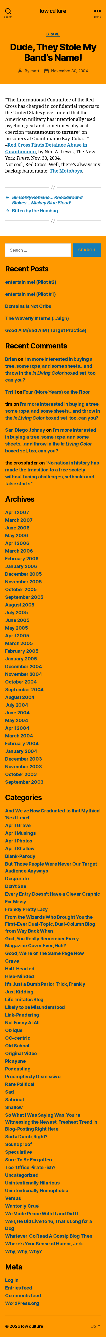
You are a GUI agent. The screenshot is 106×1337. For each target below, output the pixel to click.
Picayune (15, 1061)
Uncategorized (22, 1175)
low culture (53, 11)
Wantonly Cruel (22, 1206)
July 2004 (16, 705)
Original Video (21, 1053)
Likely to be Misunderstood (35, 1007)
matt (34, 70)
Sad (9, 1092)
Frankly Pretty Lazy (26, 909)
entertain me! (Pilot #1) (30, 294)
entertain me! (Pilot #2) (30, 282)
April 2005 (17, 635)
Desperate (17, 878)
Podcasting (17, 1069)
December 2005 (23, 574)
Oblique (13, 1030)
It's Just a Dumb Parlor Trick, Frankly (45, 984)
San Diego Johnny (25, 430)
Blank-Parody (20, 856)
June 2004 (17, 712)
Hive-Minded (19, 976)
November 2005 (23, 581)
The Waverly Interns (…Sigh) (37, 318)
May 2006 (16, 535)
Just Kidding (19, 991)
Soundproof (18, 1144)
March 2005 (19, 643)
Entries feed (18, 1288)
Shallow (14, 1107)
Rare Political (19, 1084)
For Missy (15, 901)
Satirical (14, 1099)
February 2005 (22, 651)
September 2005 (24, 597)
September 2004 (24, 689)
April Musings (20, 833)
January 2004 (21, 751)
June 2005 (17, 620)
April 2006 (17, 543)
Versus (13, 1198)
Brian (11, 359)
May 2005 (16, 628)
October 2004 (21, 682)
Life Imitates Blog (24, 999)
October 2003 (21, 774)
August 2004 (19, 697)
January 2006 (21, 566)
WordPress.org (22, 1303)
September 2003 (24, 782)
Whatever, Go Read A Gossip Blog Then (48, 1236)
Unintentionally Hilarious (32, 1183)
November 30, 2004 (69, 70)
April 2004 (17, 728)
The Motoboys (66, 171)
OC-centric (17, 1038)
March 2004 (19, 735)
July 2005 (16, 612)
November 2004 (23, 674)
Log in (11, 1280)
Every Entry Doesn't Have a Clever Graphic (52, 894)
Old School (17, 1045)
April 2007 (17, 512)
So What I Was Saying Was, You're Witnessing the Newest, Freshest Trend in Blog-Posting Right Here (51, 1122)
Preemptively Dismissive (32, 1076)
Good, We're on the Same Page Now (44, 953)
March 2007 (18, 520)
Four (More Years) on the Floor (56, 392)
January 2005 (21, 658)
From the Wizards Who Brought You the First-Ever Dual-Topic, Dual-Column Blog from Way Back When (50, 924)
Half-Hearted (19, 968)
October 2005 (21, 589)
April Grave (18, 825)
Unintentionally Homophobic (36, 1190)
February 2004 (22, 743)
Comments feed (23, 1295)
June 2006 (17, 527)
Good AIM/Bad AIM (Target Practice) (45, 330)
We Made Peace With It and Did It (41, 1213)
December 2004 (23, 666)
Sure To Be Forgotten (28, 1159)
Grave (53, 34)
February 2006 (22, 558)
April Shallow (19, 848)
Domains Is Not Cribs (28, 306)
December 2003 (23, 759)
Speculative (18, 1152)
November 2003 (23, 766)
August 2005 (19, 605)
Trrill (10, 392)
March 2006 (19, 551)
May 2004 (16, 720)
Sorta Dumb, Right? (26, 1136)
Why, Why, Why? (23, 1251)
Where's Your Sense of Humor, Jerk (44, 1243)
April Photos (18, 840)
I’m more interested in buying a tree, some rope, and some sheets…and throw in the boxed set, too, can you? (52, 411)
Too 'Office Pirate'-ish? (30, 1167)
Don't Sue (15, 886)
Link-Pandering (22, 1015)
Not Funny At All (22, 1022)
